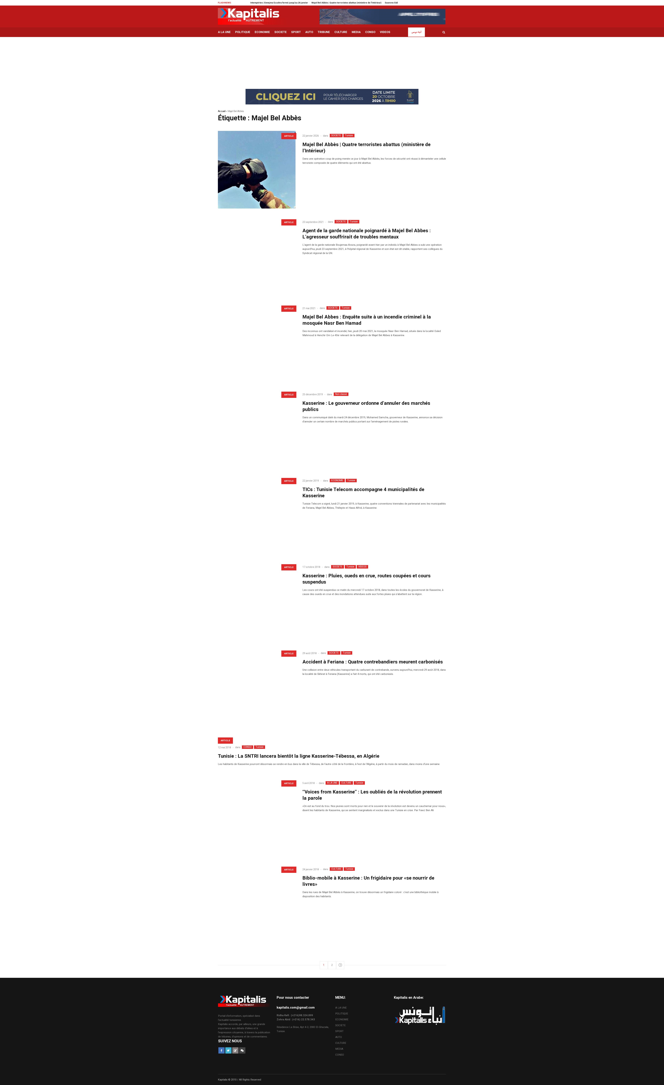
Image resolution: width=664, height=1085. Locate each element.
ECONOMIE (337, 480)
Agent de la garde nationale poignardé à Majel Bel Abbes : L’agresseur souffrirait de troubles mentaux (366, 234)
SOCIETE (336, 135)
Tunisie (349, 135)
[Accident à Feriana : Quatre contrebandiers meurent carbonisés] (257, 687)
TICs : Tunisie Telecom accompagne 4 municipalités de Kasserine (363, 492)
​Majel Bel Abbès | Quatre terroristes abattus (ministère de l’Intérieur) (302, 2)
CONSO (247, 747)
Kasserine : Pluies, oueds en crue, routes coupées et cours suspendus (366, 579)
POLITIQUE (341, 1013)
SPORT (339, 1031)
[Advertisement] (332, 63)
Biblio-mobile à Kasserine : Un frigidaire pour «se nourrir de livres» (368, 881)
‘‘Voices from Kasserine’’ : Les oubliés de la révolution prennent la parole (372, 795)
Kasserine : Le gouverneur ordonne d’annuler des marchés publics (366, 406)
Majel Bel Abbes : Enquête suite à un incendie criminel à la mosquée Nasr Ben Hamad (366, 320)
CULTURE (346, 783)
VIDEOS (362, 567)
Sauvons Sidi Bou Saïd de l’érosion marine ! (362, 2)
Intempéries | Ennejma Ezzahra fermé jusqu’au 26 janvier (235, 2)
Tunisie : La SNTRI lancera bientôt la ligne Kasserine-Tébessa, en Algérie (298, 756)
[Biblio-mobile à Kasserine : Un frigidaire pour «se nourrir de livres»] (257, 903)
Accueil (221, 111)
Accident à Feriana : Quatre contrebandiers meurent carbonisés (372, 662)
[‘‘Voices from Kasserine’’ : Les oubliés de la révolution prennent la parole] (257, 817)
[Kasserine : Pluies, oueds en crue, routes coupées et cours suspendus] (257, 601)
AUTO (338, 1037)
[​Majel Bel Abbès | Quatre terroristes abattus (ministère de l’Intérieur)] (257, 170)
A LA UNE (332, 783)
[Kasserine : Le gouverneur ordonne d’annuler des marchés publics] (257, 428)
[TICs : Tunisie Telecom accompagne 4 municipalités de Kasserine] (257, 514)
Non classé (341, 394)
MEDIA (339, 1049)
